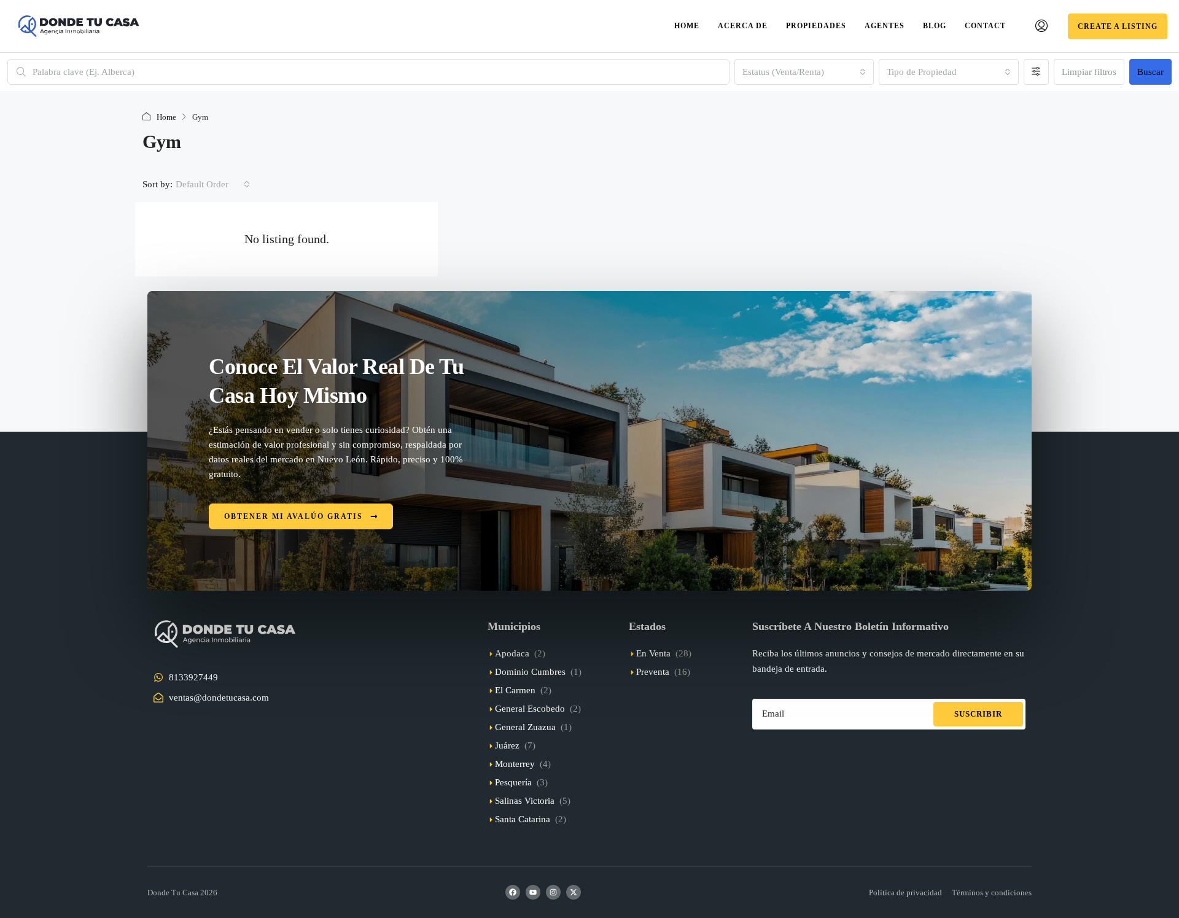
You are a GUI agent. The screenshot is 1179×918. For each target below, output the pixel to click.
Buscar (1150, 72)
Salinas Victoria (524, 801)
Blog (934, 25)
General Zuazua (525, 727)
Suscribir (978, 713)
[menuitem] (1041, 26)
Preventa (652, 672)
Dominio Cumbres (530, 672)
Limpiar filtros (1089, 72)
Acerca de (743, 25)
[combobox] (804, 72)
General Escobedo (530, 709)
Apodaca (512, 653)
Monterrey (515, 764)
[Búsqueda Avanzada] (1036, 72)
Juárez (507, 745)
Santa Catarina (522, 819)
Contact (985, 25)
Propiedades (816, 25)
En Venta (653, 653)
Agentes (885, 25)
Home (686, 25)
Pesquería (513, 782)
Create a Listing (1118, 26)
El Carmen (515, 690)
